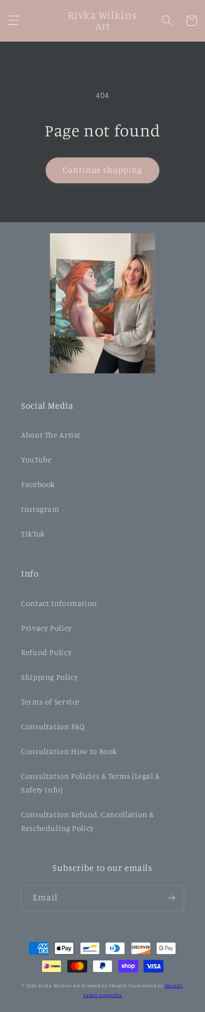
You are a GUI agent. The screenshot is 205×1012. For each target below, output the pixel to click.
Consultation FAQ (53, 726)
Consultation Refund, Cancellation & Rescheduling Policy (88, 821)
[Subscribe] (171, 898)
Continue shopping (103, 170)
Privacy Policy (46, 627)
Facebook (38, 484)
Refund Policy (46, 652)
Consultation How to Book (69, 751)
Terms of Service (50, 701)
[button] (14, 20)
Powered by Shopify (104, 985)
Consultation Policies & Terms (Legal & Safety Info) (90, 782)
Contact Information (59, 603)
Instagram (40, 508)
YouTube (36, 459)
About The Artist (50, 434)
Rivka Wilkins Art (59, 985)
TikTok (33, 533)
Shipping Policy (49, 676)
